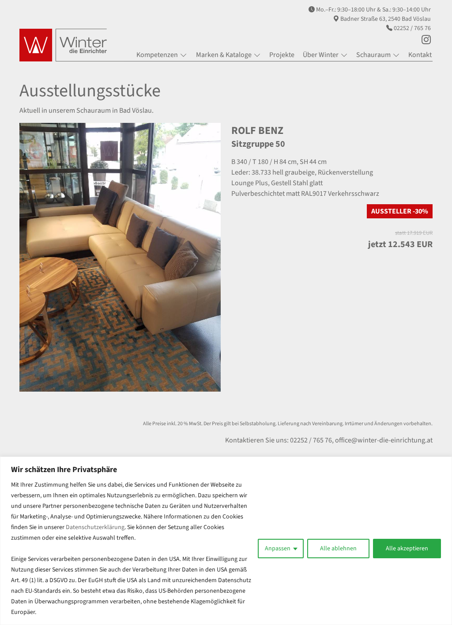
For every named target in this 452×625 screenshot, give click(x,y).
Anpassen (277, 548)
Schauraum (373, 55)
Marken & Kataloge (224, 55)
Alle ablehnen (338, 548)
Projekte (281, 55)
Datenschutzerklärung (95, 527)
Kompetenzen (157, 55)
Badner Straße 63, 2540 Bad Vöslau (385, 19)
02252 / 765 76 (412, 28)
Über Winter (321, 55)
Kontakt (420, 55)
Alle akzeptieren (407, 548)
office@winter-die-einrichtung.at (384, 440)
